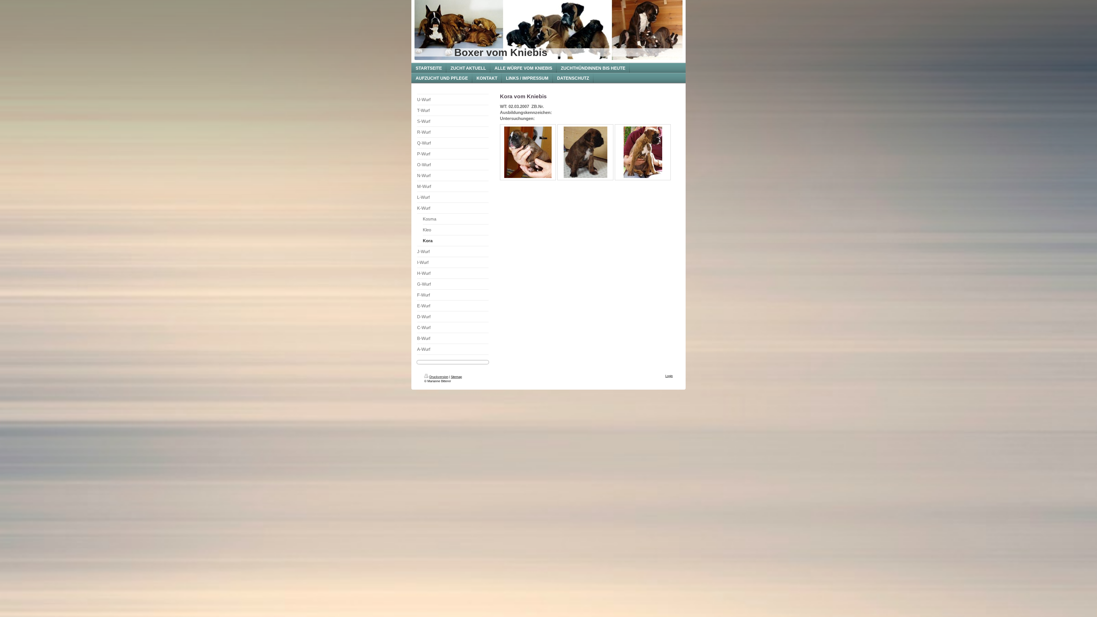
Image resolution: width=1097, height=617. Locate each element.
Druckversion (438, 376)
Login (669, 376)
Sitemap (456, 376)
